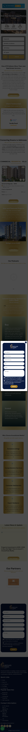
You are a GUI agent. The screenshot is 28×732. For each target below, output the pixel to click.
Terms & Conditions (17, 379)
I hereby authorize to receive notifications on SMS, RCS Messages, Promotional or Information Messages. (14, 382)
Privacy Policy (9, 379)
